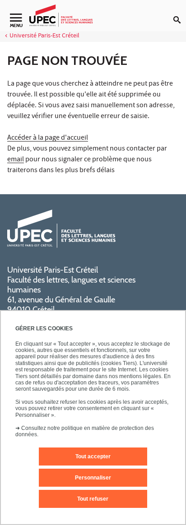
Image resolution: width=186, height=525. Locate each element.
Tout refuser (92, 499)
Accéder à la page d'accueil (47, 138)
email (15, 160)
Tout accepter (93, 456)
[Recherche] (179, 12)
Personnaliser (93, 478)
